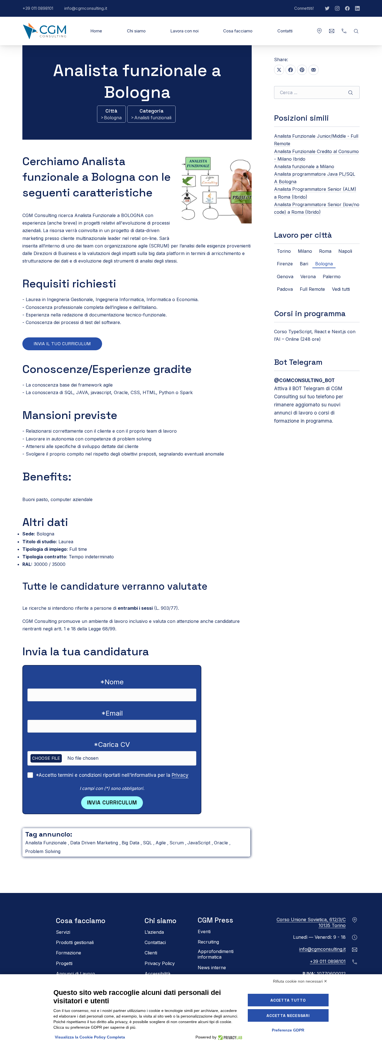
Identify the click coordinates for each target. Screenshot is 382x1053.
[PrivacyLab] (229, 1037)
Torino (284, 251)
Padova (285, 289)
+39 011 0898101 (40, 11)
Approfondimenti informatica (216, 954)
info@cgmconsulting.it (88, 11)
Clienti (151, 953)
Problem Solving (42, 851)
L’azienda (154, 932)
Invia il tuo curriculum (62, 344)
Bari (304, 263)
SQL (148, 842)
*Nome (112, 682)
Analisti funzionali (152, 117)
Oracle (221, 842)
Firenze (285, 263)
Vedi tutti (341, 289)
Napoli (345, 251)
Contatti (285, 31)
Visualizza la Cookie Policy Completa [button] (90, 1037)
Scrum (177, 842)
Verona (308, 276)
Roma (325, 251)
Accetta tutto (288, 1000)
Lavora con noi (184, 31)
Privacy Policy (160, 963)
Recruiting (208, 942)
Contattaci (155, 942)
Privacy (180, 775)
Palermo (332, 276)
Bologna (113, 117)
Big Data (131, 842)
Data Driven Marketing (94, 842)
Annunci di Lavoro (75, 973)
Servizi (63, 932)
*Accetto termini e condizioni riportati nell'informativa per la (112, 775)
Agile (161, 842)
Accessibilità (157, 973)
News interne (212, 967)
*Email (112, 713)
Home (96, 31)
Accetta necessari (288, 1015)
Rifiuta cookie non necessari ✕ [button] (300, 981)
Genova (285, 276)
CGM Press (215, 920)
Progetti (64, 963)
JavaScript (199, 842)
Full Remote (312, 289)
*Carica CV (112, 744)
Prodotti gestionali (75, 942)
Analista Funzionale (46, 842)
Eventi (204, 931)
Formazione (68, 953)
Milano (305, 251)
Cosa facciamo (238, 31)
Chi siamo (136, 31)
